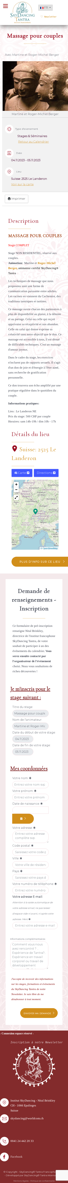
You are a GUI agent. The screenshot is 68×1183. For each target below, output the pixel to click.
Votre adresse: (22, 827)
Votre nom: (20, 778)
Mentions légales (21, 1181)
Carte (22, 473)
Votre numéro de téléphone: (33, 884)
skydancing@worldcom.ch (27, 1118)
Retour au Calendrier (33, 141)
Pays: (16, 871)
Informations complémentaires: (28, 939)
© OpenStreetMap (49, 548)
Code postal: (21, 845)
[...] (23, 819)
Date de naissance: (26, 803)
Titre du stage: (22, 707)
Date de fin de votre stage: (31, 745)
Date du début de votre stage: (34, 732)
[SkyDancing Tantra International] (34, 1066)
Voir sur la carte (22, 184)
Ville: (16, 858)
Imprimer (18, 198)
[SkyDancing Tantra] (22, 12)
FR (46, 7)
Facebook (16, 1156)
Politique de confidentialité (42, 1181)
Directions (45, 473)
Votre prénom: (23, 791)
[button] (35, 511)
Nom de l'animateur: (27, 719)
